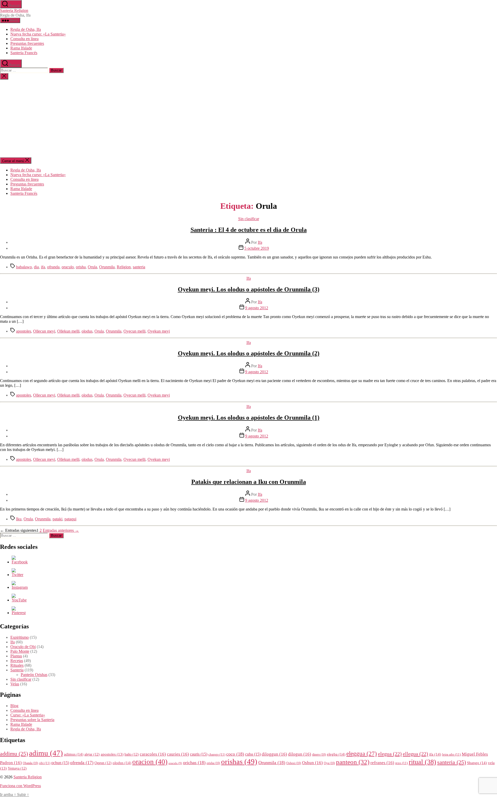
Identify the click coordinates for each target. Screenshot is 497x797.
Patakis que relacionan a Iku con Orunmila (248, 481)
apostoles (23, 331)
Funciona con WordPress (20, 786)
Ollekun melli (68, 331)
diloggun (274, 754)
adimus (73, 754)
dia (36, 267)
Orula (92, 267)
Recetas (16, 660)
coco (235, 754)
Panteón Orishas (34, 674)
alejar (92, 754)
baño (132, 754)
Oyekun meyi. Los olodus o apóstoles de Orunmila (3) (248, 289)
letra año (451, 754)
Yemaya (17, 768)
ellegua (415, 754)
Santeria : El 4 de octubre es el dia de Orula (249, 229)
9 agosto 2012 (256, 308)
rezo (401, 763)
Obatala (30, 763)
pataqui (70, 519)
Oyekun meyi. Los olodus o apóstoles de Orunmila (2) (248, 353)
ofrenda (81, 762)
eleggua (361, 753)
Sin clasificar (248, 219)
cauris (198, 754)
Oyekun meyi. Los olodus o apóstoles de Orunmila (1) (248, 417)
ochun (60, 762)
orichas (194, 762)
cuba (253, 754)
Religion (124, 267)
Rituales (17, 665)
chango (216, 754)
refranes (382, 762)
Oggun (103, 763)
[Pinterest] (19, 613)
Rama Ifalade (21, 48)
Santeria (17, 670)
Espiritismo (19, 637)
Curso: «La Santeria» (27, 715)
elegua (390, 754)
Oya (329, 763)
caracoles (153, 754)
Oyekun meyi (159, 331)
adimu (46, 753)
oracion (149, 762)
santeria (139, 267)
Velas (14, 684)
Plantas (16, 656)
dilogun (299, 754)
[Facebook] (20, 562)
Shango (477, 762)
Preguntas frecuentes (27, 43)
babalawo (24, 267)
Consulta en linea (24, 39)
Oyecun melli (134, 331)
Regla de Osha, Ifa (25, 29)
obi (44, 763)
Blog (14, 705)
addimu (14, 754)
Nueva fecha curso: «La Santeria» (38, 34)
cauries (178, 754)
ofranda (53, 267)
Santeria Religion (14, 10)
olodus (87, 331)
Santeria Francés (23, 53)
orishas (239, 761)
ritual (422, 762)
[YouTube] (19, 600)
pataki (57, 519)
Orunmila (107, 267)
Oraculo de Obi (23, 646)
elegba (336, 754)
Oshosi (293, 763)
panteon (352, 761)
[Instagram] (20, 587)
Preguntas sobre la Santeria (32, 719)
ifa (43, 267)
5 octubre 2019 (256, 248)
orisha (81, 267)
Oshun (312, 762)
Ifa (260, 242)
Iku (18, 519)
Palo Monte (19, 651)
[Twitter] (17, 574)
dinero (319, 754)
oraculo (68, 267)
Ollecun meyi (44, 331)
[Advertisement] (248, 118)
